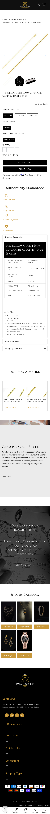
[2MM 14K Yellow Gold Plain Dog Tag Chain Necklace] (37, 388)
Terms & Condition (27, 806)
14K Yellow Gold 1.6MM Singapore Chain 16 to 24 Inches (21, 22)
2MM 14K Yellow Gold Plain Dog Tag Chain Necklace (36, 400)
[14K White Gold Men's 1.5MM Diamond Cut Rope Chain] (13, 388)
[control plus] (17, 149)
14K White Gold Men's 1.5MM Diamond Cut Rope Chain (13, 400)
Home (4, 20)
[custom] (7, 715)
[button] (45, 56)
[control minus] (4, 149)
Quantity (6, 145)
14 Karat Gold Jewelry (16, 20)
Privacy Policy (43, 806)
